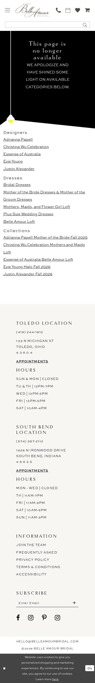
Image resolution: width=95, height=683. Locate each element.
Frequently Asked (36, 552)
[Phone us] (58, 10)
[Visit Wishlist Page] (78, 10)
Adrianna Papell (18, 139)
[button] (8, 10)
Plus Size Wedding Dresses (28, 213)
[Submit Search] (85, 24)
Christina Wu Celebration (26, 146)
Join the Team (31, 545)
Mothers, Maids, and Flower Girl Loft (36, 206)
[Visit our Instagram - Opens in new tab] (31, 618)
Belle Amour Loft (19, 221)
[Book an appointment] (68, 10)
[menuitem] (8, 10)
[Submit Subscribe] (74, 603)
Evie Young (13, 161)
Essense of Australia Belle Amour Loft (38, 259)
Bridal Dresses (16, 184)
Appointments (32, 361)
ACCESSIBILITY (31, 574)
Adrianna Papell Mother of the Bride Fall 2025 (45, 237)
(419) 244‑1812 (29, 332)
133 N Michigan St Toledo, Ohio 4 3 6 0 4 (35, 347)
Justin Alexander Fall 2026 (27, 273)
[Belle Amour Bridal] (32, 10)
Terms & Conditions (38, 567)
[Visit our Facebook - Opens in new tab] (18, 618)
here (55, 679)
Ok (89, 668)
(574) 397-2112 (29, 441)
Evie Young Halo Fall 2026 (26, 266)
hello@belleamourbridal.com (47, 641)
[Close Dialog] (4, 668)
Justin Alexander (18, 168)
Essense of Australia (22, 153)
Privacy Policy (32, 559)
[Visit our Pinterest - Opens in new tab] (44, 618)
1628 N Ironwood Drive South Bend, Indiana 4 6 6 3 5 (41, 456)
